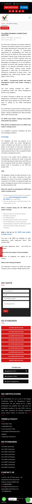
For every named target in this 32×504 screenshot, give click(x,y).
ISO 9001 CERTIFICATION (16, 328)
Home (3, 23)
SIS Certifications (16, 38)
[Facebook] (10, 11)
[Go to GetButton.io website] (4, 502)
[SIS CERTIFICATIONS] (5, 17)
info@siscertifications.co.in (22, 4)
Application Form (11, 371)
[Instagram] (23, 11)
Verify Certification (11, 7)
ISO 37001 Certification (8, 457)
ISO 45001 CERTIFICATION (16, 336)
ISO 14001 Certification (8, 449)
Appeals (4, 434)
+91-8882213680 (7, 4)
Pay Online (24, 7)
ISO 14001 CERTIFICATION (16, 332)
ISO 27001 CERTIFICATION (16, 344)
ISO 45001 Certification (8, 452)
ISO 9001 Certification (8, 447)
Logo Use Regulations (12, 381)
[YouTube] (19, 11)
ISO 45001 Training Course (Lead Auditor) (14, 34)
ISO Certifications (8, 40)
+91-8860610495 (6, 491)
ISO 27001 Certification (8, 454)
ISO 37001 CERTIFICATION (16, 348)
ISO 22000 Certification (8, 462)
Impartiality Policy (7, 424)
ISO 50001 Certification (8, 467)
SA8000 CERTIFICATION (16, 360)
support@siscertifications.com (10, 489)
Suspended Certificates (9, 437)
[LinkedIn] (16, 11)
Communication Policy (8, 429)
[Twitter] (13, 11)
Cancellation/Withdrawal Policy (11, 431)
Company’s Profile (11, 376)
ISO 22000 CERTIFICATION (16, 340)
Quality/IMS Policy (7, 426)
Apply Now (4, 28)
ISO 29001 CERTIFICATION (16, 352)
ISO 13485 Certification (8, 465)
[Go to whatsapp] (4, 499)
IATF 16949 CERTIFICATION (16, 356)
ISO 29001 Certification (8, 459)
